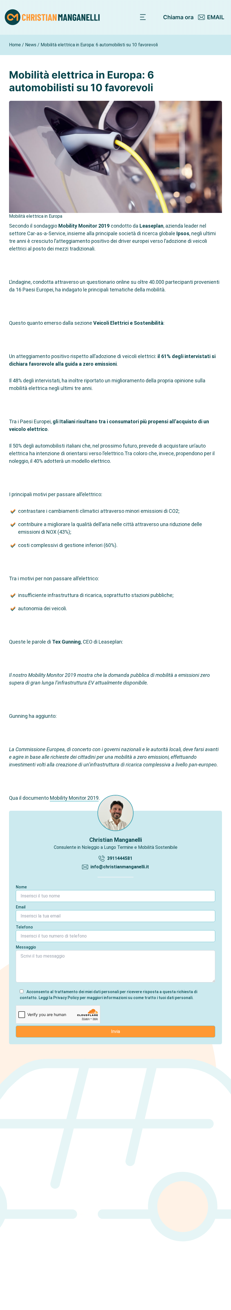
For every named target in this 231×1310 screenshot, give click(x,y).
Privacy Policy (66, 997)
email (215, 17)
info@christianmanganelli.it (119, 866)
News (30, 44)
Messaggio (26, 947)
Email (21, 907)
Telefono (24, 927)
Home (15, 44)
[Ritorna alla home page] (52, 17)
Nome (21, 887)
